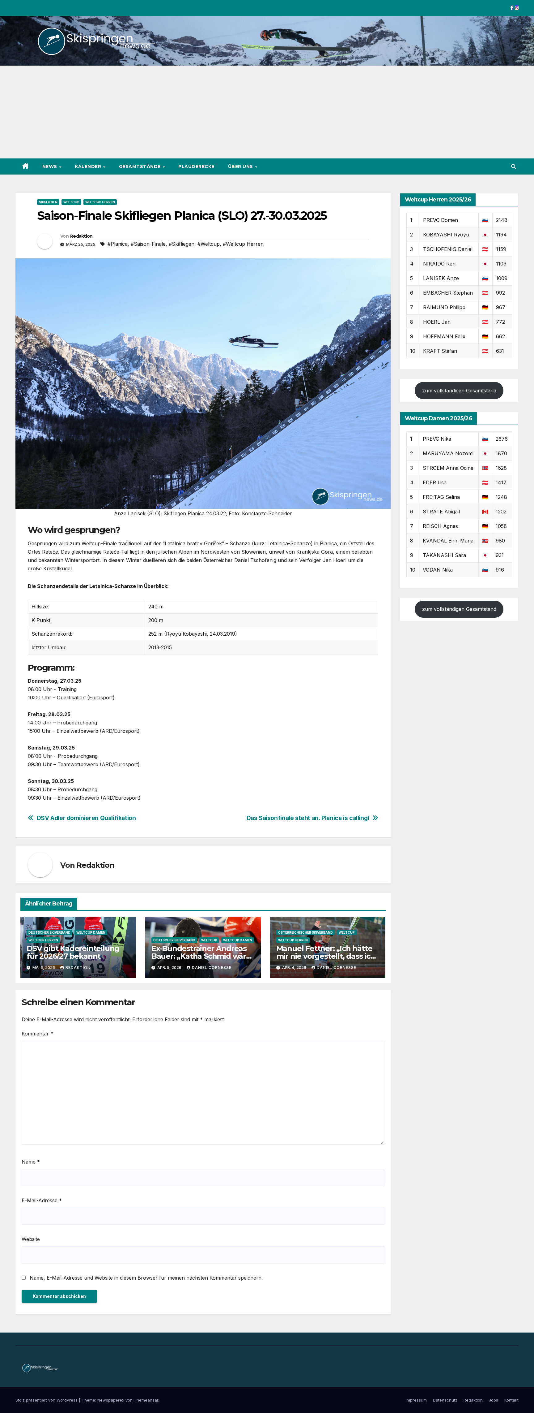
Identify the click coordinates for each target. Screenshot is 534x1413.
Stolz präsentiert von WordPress (47, 1400)
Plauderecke (196, 166)
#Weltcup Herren (243, 244)
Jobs (493, 1400)
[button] (513, 166)
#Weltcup (208, 244)
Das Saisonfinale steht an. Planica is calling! (308, 818)
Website (31, 1239)
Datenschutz (445, 1400)
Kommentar (37, 1034)
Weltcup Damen (90, 932)
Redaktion (81, 236)
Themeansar (146, 1400)
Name (31, 1162)
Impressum (416, 1400)
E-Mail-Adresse (42, 1200)
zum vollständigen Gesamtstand (459, 390)
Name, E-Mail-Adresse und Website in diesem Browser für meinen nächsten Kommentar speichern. (146, 1278)
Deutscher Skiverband (49, 932)
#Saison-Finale (148, 244)
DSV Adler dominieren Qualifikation (86, 818)
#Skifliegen (181, 244)
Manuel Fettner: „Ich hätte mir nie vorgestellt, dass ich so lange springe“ (325, 956)
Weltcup (71, 202)
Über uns (241, 166)
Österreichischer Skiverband (305, 932)
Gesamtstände (140, 166)
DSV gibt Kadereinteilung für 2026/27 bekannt (73, 952)
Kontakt (511, 1400)
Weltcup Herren (100, 202)
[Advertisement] (267, 112)
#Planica (118, 244)
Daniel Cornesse (211, 967)
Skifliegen (48, 202)
